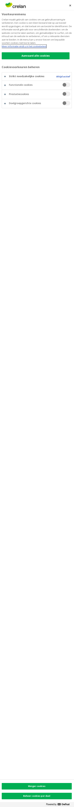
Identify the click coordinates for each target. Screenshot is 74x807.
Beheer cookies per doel (36, 795)
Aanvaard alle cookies (36, 55)
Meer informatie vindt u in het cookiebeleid (24, 46)
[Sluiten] (70, 5)
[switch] (66, 85)
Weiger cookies (36, 786)
